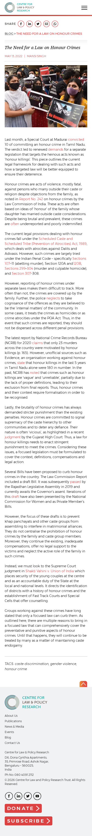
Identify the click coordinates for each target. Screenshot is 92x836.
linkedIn (29, 23)
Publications (13, 721)
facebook (21, 23)
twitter (38, 23)
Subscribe (26, 821)
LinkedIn (18, 796)
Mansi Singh (36, 56)
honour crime (16, 669)
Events (9, 732)
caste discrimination (32, 664)
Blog (9, 33)
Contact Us (12, 743)
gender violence (63, 664)
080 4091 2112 (24, 774)
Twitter (28, 796)
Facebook (9, 796)
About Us (11, 715)
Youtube (37, 796)
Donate (20, 808)
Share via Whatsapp (55, 23)
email (46, 23)
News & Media (14, 726)
